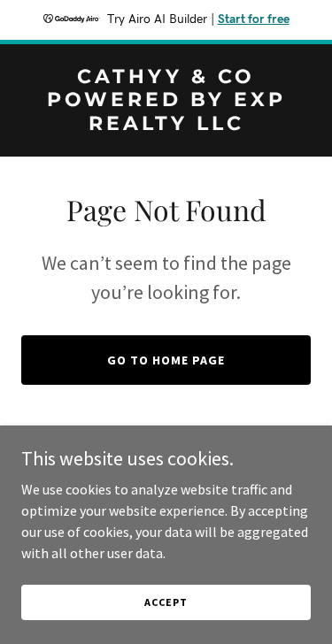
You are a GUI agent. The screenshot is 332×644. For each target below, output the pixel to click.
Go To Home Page (166, 360)
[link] (166, 125)
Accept (165, 602)
